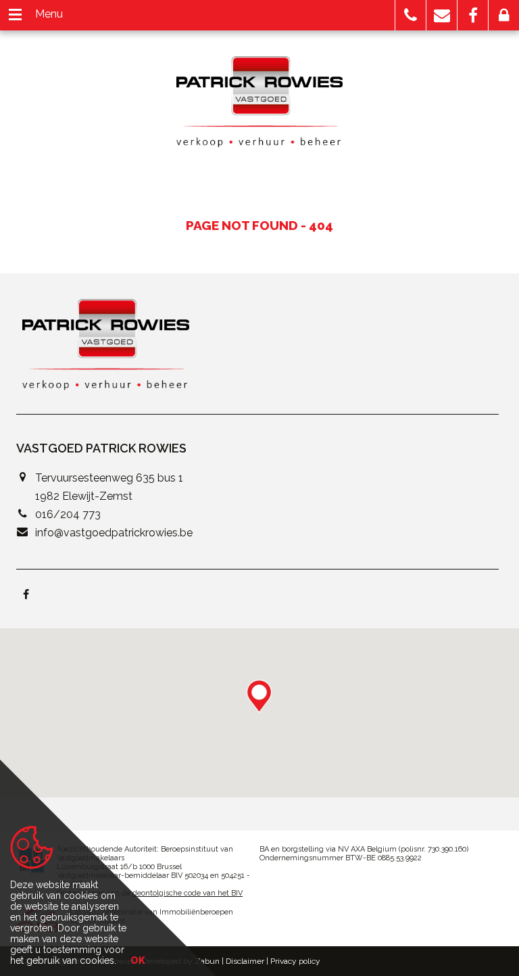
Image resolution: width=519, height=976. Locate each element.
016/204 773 (68, 514)
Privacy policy (295, 961)
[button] (410, 15)
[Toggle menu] (15, 15)
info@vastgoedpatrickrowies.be (114, 532)
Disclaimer (245, 961)
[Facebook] (26, 595)
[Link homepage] (259, 101)
